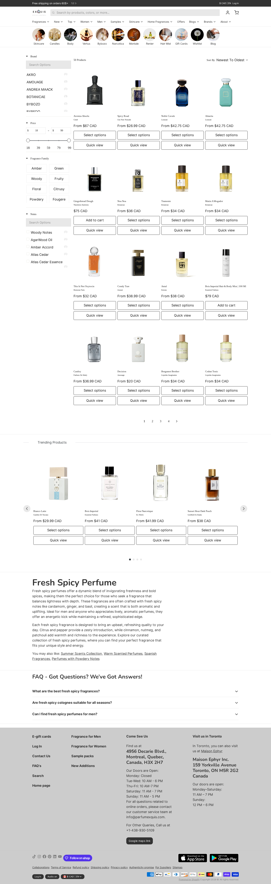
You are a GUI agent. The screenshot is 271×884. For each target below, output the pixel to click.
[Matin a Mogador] (226, 175)
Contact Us (41, 756)
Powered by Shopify (189, 879)
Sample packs (82, 756)
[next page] (176, 421)
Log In (37, 746)
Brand (33, 56)
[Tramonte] (182, 175)
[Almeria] (226, 90)
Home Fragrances (158, 21)
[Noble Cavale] (182, 90)
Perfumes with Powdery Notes (76, 659)
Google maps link (139, 840)
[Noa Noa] (138, 175)
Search (38, 776)
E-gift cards (41, 736)
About (224, 21)
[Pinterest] (49, 858)
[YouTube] (60, 858)
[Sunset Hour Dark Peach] (213, 482)
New (57, 21)
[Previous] (26, 508)
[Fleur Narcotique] (161, 482)
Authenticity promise (141, 867)
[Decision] (138, 346)
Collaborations (40, 867)
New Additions (83, 766)
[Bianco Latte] (58, 482)
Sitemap (178, 867)
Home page (41, 785)
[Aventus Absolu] (95, 90)
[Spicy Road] (138, 90)
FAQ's (36, 766)
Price (33, 123)
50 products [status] (80, 60)
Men (100, 21)
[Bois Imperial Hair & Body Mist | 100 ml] (226, 261)
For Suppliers (163, 867)
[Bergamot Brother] (182, 346)
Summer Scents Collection (81, 653)
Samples (116, 21)
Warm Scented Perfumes (123, 653)
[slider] (28, 140)
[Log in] (226, 12)
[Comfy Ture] (138, 261)
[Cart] (235, 12)
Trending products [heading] (52, 442)
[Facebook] (44, 858)
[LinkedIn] (55, 858)
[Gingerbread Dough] (95, 175)
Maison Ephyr (212, 751)
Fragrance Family (39, 158)
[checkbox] (48, 74)
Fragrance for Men (86, 736)
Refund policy (81, 867)
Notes (33, 214)
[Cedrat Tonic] (226, 346)
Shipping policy (100, 867)
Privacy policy (119, 867)
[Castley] (95, 346)
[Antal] (182, 261)
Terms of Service (61, 867)
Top (70, 21)
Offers (181, 21)
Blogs (192, 21)
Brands (208, 21)
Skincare (134, 21)
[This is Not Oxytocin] (95, 261)
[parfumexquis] (39, 12)
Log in (235, 3)
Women (84, 21)
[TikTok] (34, 858)
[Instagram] (39, 858)
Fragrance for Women (88, 746)
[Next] (243, 508)
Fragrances (39, 21)
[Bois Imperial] (110, 482)
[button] (227, 60)
